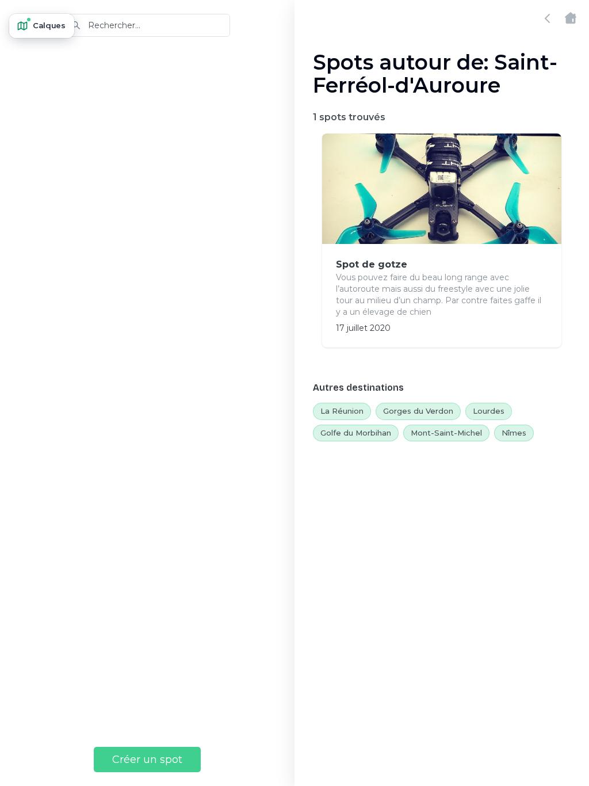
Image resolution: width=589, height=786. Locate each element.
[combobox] (147, 25)
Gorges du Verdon (418, 410)
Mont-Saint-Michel (446, 432)
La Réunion (342, 410)
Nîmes (514, 432)
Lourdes (488, 410)
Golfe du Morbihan (355, 432)
